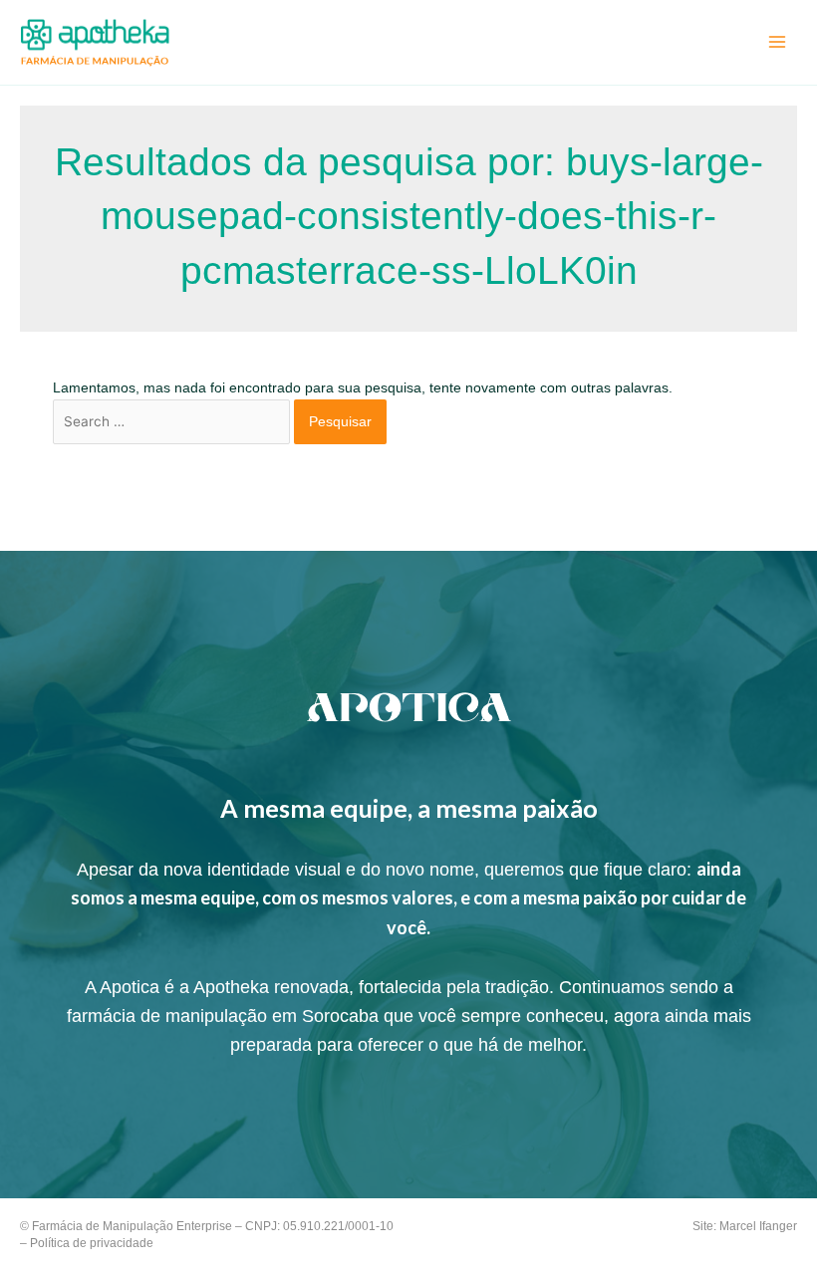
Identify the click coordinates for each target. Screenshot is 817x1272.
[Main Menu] (777, 42)
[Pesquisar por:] (174, 421)
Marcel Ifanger (758, 1226)
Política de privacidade (91, 1243)
